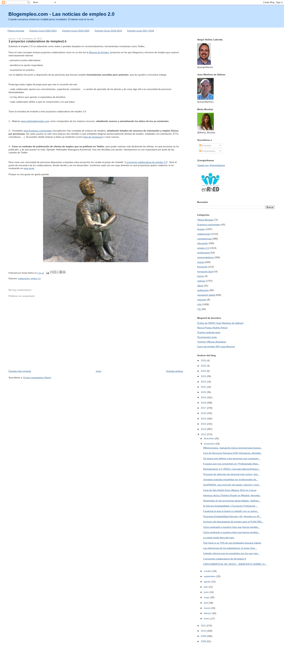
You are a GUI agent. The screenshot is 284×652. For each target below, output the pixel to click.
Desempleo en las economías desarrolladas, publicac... (232, 500)
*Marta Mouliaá (205, 219)
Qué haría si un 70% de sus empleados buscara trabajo (232, 543)
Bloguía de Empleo (99, 52)
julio (206, 587)
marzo (207, 608)
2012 (204, 434)
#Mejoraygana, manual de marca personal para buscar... (232, 447)
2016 (204, 413)
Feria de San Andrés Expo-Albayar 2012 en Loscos (229, 490)
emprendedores (205, 257)
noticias (201, 281)
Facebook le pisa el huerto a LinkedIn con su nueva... (231, 511)
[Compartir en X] (57, 272)
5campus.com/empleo (208, 224)
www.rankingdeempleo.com (35, 121)
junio (206, 592)
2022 (204, 381)
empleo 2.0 (36, 278)
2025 (204, 365)
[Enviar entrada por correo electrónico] (47, 273)
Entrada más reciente (20, 371)
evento (200, 262)
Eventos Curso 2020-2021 (43, 30)
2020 (204, 392)
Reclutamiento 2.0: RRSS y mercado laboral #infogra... (231, 469)
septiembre (210, 576)
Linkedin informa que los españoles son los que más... (231, 553)
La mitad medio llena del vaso (218, 537)
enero (207, 618)
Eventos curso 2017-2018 (140, 30)
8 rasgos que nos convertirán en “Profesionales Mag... (231, 463)
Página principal (16, 30)
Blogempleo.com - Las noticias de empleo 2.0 (61, 14)
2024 (204, 371)
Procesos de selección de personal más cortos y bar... (231, 474)
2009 (204, 636)
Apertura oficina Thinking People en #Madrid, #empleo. (231, 495)
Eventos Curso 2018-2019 (108, 30)
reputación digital (206, 295)
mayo (207, 597)
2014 (204, 424)
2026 (204, 360)
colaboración (24, 278)
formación (202, 266)
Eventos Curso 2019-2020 (75, 30)
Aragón (201, 229)
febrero (208, 613)
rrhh (199, 304)
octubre (208, 571)
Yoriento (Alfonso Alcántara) (211, 341)
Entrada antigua (174, 371)
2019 (204, 397)
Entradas (206, 145)
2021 (204, 387)
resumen (201, 299)
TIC (199, 309)
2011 (203, 625)
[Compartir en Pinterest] (64, 272)
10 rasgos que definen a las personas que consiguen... (231, 458)
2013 (204, 429)
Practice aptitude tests (208, 332)
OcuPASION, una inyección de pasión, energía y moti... (231, 484)
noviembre (209, 443)
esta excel (29, 168)
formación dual (205, 271)
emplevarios (203, 252)
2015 (204, 418)
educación (202, 243)
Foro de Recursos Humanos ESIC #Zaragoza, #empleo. (232, 453)
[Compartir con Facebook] (61, 272)
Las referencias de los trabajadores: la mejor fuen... (230, 548)
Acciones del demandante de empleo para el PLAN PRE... (233, 521)
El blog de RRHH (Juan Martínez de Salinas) (220, 323)
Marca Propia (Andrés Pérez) (212, 327)
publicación (203, 290)
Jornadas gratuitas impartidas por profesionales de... (230, 479)
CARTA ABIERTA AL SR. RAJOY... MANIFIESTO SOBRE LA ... (235, 564)
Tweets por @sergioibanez (211, 165)
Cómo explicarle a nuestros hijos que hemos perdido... (231, 527)
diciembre (209, 438)
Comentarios (208, 151)
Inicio (98, 371)
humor (200, 276)
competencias (204, 238)
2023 (204, 376)
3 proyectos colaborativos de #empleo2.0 (224, 558)
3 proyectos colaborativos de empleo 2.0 (146, 162)
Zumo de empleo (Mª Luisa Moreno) (216, 346)
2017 (204, 408)
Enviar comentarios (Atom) (37, 377)
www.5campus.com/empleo (38, 130)
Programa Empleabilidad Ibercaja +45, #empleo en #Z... (232, 516)
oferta (200, 285)
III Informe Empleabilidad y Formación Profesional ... (230, 506)
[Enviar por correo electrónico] (51, 272)
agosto (208, 581)
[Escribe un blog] (54, 272)
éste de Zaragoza (92, 137)
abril (206, 602)
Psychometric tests (207, 337)
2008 (204, 641)
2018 (204, 402)
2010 (204, 631)
